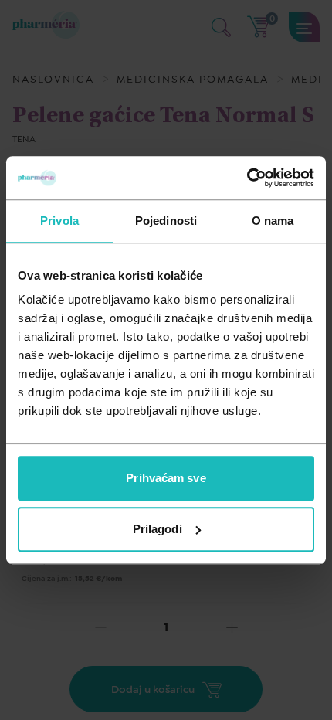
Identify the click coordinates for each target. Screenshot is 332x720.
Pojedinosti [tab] (166, 220)
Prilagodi (157, 528)
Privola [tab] (59, 220)
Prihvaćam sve (165, 477)
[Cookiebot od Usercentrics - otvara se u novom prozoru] (246, 178)
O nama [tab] (273, 220)
